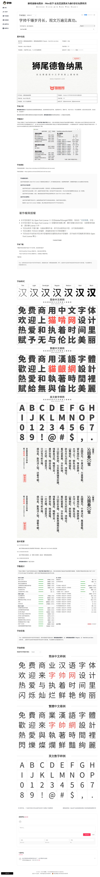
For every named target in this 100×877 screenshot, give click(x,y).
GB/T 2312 (21, 579)
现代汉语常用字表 (22, 581)
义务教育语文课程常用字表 (24, 585)
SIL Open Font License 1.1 (34, 181)
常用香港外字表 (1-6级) (24, 622)
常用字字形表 (21, 618)
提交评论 (87, 834)
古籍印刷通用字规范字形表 (24, 626)
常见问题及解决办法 (58, 639)
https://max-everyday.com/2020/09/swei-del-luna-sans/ (40, 168)
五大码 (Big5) (21, 612)
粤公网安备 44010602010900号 (61, 873)
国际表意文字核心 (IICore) (24, 599)
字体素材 (6, 16)
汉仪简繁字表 (21, 595)
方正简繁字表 (21, 597)
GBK (19, 601)
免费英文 (6, 28)
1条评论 (62, 7)
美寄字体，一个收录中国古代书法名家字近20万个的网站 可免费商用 (36, 808)
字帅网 (44, 871)
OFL (24, 101)
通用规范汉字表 (22, 587)
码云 (26, 126)
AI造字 (5, 12)
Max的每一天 (75, 7)
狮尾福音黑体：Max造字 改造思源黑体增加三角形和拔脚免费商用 (79, 808)
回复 (39, 860)
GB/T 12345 (21, 624)
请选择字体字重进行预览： (23, 652)
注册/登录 (7, 873)
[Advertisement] (46, 274)
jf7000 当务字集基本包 (23, 616)
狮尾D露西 (28, 115)
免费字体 (6, 24)
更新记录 (79, 95)
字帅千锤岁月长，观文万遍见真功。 (49, 20)
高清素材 (6, 20)
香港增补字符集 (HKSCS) (24, 620)
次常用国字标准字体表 (23, 609)
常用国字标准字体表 (23, 607)
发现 (5, 7)
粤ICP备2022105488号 (45, 873)
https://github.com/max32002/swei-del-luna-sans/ (38, 171)
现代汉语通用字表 (22, 583)
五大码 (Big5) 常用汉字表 (24, 613)
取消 (93, 834)
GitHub (21, 126)
